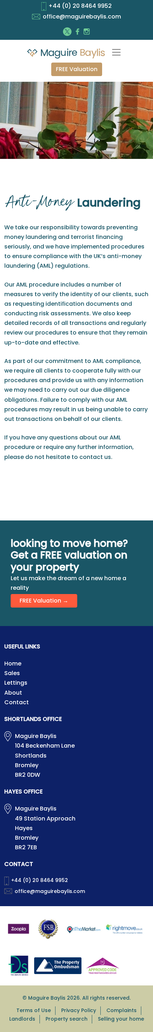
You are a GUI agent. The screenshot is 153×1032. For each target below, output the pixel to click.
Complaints (121, 1010)
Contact (16, 702)
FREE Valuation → (44, 601)
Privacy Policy (78, 1010)
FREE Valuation (76, 69)
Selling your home (121, 1018)
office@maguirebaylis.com (82, 16)
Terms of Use (33, 1010)
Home (12, 663)
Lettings (15, 683)
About (13, 693)
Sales (12, 673)
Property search (67, 1018)
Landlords (22, 1018)
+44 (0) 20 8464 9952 (80, 6)
